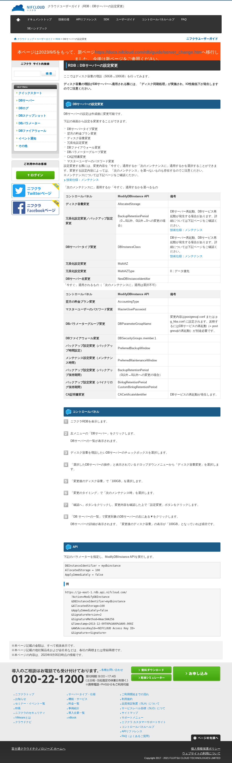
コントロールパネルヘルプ (158, 19)
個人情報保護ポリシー (205, 748)
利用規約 (127, 699)
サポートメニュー (132, 717)
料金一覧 (73, 703)
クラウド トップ (25, 39)
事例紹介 (73, 708)
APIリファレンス (86, 19)
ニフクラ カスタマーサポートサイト (144, 722)
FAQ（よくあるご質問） (136, 736)
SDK (106, 19)
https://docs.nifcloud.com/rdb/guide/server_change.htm (148, 52)
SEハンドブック (37, 28)
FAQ (183, 19)
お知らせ (20, 699)
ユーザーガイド (125, 19)
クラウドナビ (23, 722)
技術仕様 (63, 19)
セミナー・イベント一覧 (30, 703)
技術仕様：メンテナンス (82, 179)
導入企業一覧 (76, 712)
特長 (18, 708)
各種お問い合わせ (112, 670)
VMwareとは (23, 717)
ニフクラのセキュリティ (30, 712)
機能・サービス (77, 699)
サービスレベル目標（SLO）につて (143, 708)
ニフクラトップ (24, 694)
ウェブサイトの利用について (201, 753)
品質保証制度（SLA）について (141, 703)
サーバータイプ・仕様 (82, 694)
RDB (58, 39)
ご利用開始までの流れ (135, 694)
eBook (72, 717)
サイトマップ (130, 712)
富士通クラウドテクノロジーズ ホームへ (38, 748)
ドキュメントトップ (39, 19)
